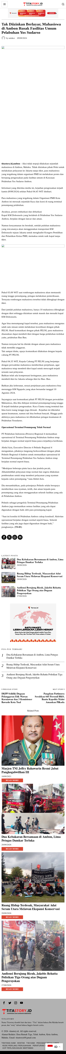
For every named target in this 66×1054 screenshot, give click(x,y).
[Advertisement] (33, 127)
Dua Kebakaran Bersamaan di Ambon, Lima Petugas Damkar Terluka (40, 561)
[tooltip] (4, 537)
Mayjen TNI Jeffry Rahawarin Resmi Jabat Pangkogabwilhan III (30, 770)
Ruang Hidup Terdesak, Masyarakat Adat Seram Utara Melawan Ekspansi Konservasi (39, 575)
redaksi (12, 38)
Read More (12, 780)
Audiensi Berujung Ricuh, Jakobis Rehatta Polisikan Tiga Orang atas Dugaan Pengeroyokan (39, 590)
